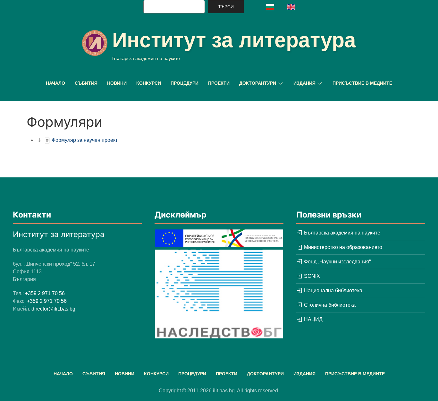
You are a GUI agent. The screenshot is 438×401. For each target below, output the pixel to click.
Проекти (219, 83)
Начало (55, 83)
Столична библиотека (329, 305)
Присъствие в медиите (362, 83)
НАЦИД (313, 319)
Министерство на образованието (342, 247)
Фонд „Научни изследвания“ (337, 261)
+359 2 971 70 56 (45, 293)
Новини (117, 83)
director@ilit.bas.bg (53, 308)
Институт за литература (234, 40)
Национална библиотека (332, 290)
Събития (86, 83)
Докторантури (265, 373)
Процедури (184, 83)
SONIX (311, 276)
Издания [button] (304, 83)
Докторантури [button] (257, 83)
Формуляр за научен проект (85, 140)
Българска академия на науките (341, 232)
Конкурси (148, 83)
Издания (304, 373)
